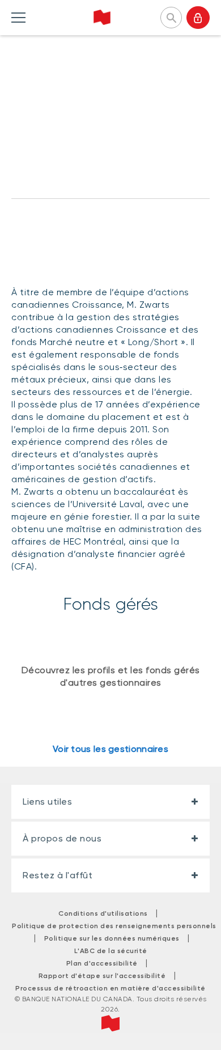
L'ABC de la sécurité (110, 951)
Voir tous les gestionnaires (110, 748)
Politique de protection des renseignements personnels (114, 926)
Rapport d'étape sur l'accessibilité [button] (102, 976)
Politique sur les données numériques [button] (112, 938)
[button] (171, 16)
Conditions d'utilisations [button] (103, 913)
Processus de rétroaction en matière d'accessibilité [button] (110, 988)
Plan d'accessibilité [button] (102, 963)
